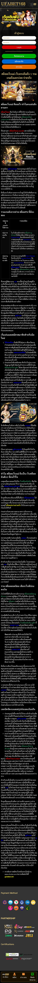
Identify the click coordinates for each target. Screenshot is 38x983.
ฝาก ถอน (19, 67)
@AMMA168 (9, 877)
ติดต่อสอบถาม (19, 56)
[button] (35, 4)
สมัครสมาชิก (19, 61)
